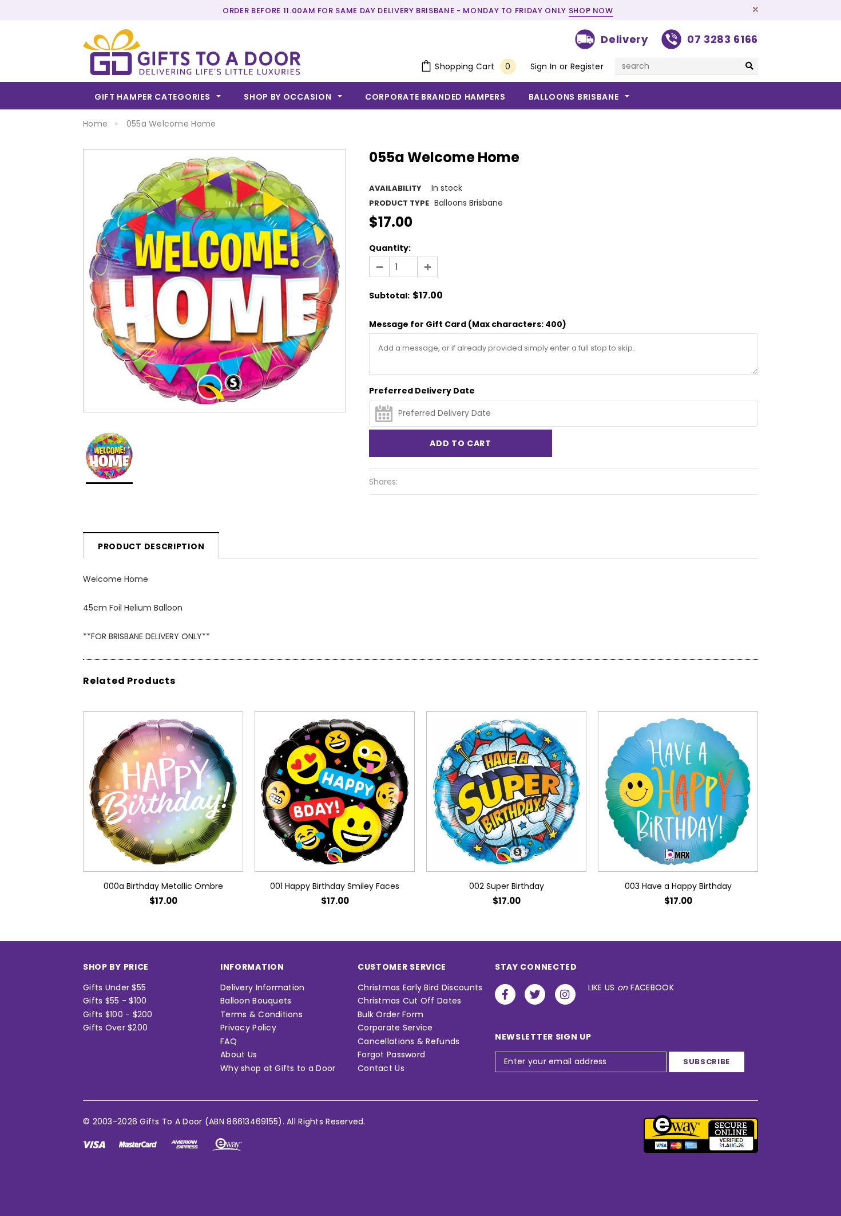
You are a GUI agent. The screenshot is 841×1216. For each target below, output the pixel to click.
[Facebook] (505, 994)
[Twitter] (535, 994)
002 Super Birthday (506, 886)
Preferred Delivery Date (422, 390)
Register (587, 66)
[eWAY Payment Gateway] (701, 1133)
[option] (214, 280)
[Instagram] (565, 994)
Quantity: (390, 248)
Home (95, 123)
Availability (395, 188)
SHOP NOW (591, 10)
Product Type (399, 203)
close (755, 9)
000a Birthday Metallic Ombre (163, 886)
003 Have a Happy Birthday (678, 886)
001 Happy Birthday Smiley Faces (334, 886)
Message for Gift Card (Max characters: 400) (467, 324)
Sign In (543, 66)
